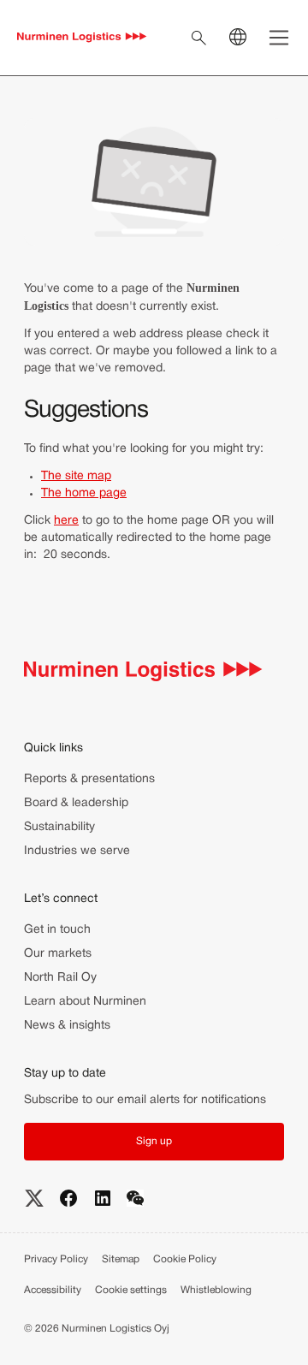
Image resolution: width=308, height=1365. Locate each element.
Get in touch (57, 929)
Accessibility (52, 1290)
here (66, 520)
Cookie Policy (184, 1259)
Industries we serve (77, 851)
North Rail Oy (60, 977)
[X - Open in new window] (34, 1198)
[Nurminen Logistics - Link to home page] (82, 38)
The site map (76, 476)
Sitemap (120, 1259)
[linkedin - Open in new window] (102, 1198)
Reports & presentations (89, 779)
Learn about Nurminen (85, 1001)
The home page (84, 493)
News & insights (67, 1025)
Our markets (58, 953)
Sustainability (59, 827)
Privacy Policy (56, 1259)
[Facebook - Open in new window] (68, 1198)
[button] (154, 1141)
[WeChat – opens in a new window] (135, 1197)
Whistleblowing (216, 1290)
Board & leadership (76, 803)
